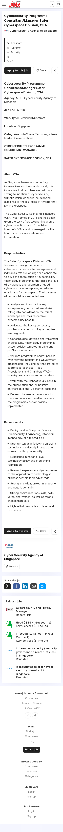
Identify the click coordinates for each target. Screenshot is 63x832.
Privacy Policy (31, 708)
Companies (31, 736)
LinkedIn (28, 715)
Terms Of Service (32, 703)
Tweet (7, 586)
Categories (31, 776)
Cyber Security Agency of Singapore (33, 30)
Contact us (31, 698)
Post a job (31, 749)
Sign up (31, 796)
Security (15, 52)
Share (16, 586)
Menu (4, 4)
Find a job (31, 731)
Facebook (35, 715)
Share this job (55, 70)
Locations (31, 771)
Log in (31, 791)
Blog (31, 741)
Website (13, 566)
